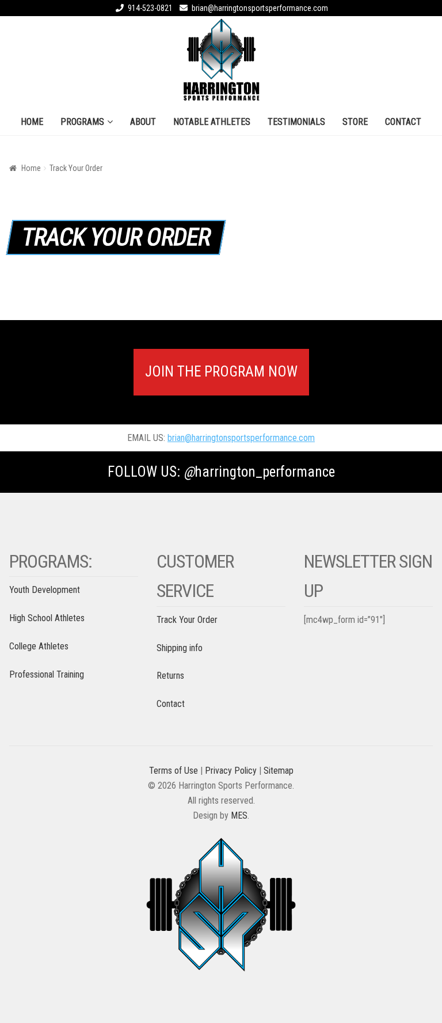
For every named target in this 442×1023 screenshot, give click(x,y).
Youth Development (44, 589)
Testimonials (296, 121)
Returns (170, 675)
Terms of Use (173, 770)
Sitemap (279, 770)
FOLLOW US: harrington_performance (221, 471)
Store (355, 121)
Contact (403, 121)
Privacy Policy (231, 770)
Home (32, 121)
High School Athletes (47, 618)
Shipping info (180, 647)
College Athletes (38, 646)
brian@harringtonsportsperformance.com (260, 8)
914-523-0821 (150, 8)
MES (239, 815)
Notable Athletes (211, 121)
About (143, 121)
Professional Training (46, 674)
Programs (82, 121)
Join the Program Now (221, 371)
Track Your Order (187, 619)
